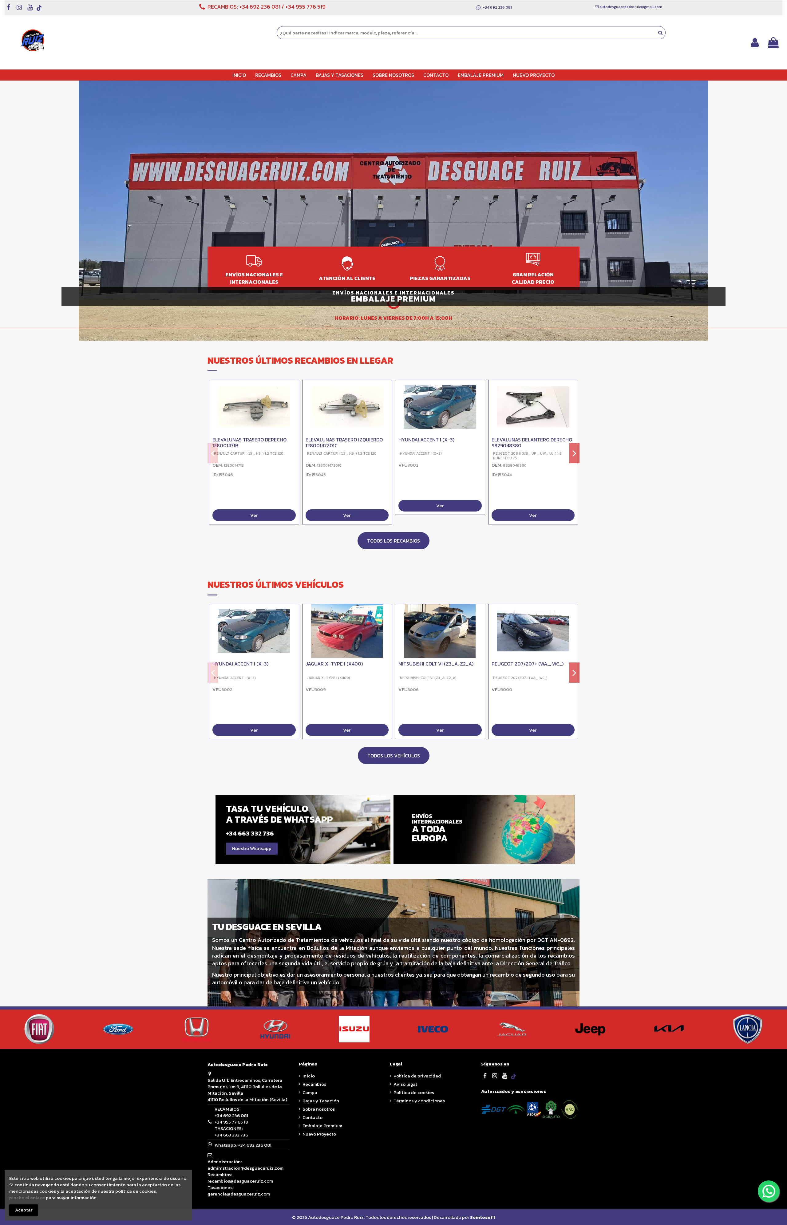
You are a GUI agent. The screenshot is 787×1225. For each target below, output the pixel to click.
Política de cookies (414, 1092)
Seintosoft (482, 1217)
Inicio (309, 1076)
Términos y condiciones (419, 1100)
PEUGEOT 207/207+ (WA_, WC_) (528, 664)
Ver (254, 515)
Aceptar (23, 1209)
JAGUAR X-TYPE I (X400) (334, 664)
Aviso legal (405, 1084)
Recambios (314, 1084)
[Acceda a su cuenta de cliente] (755, 42)
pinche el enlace (27, 1197)
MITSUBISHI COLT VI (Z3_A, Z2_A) (435, 664)
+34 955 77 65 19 (231, 1121)
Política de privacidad (417, 1076)
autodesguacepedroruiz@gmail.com (630, 7)
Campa (310, 1092)
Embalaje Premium (322, 1125)
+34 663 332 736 (231, 1134)
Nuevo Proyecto (319, 1134)
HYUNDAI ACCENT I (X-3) (426, 439)
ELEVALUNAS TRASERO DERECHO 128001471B (249, 442)
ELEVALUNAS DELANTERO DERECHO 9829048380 (532, 442)
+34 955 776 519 (305, 6)
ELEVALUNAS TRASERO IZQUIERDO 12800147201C (344, 442)
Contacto (312, 1117)
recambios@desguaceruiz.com (240, 1180)
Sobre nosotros (319, 1109)
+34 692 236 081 (259, 6)
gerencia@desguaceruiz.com (239, 1193)
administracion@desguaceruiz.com (245, 1168)
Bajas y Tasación (321, 1100)
